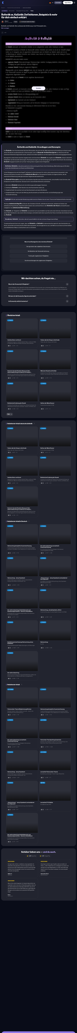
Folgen (15, 21)
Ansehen (38, 88)
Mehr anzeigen (5, 28)
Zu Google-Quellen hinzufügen (28, 21)
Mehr (8, 414)
